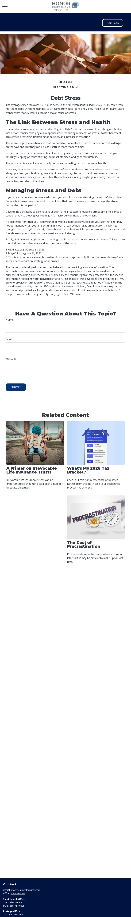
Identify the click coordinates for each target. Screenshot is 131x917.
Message (11, 358)
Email (9, 339)
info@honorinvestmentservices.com (21, 889)
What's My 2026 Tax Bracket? (88, 470)
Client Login (113, 22)
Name (9, 319)
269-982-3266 (18, 893)
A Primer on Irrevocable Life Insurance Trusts (31, 470)
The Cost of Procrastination (83, 544)
